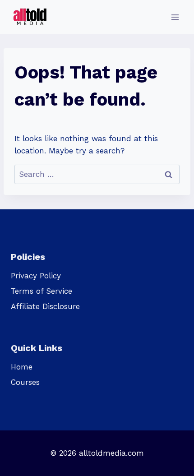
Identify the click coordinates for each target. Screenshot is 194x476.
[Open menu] (174, 17)
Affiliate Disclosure (45, 306)
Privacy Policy (36, 275)
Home (21, 366)
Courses (25, 382)
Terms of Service (41, 291)
